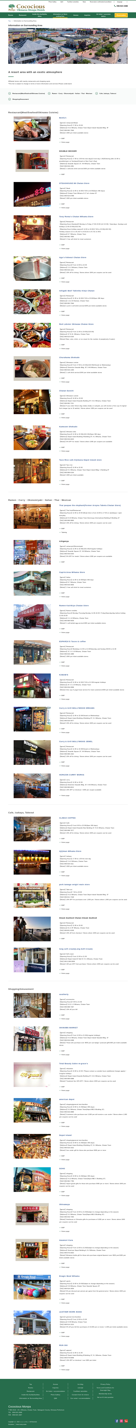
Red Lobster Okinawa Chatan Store (76, 324)
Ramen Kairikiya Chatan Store (74, 606)
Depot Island (65, 1135)
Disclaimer (11, 1424)
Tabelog (64, 532)
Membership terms (105, 1393)
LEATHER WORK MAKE (70, 1312)
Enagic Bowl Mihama (69, 1276)
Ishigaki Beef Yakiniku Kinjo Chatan (76, 291)
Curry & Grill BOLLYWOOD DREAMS (76, 708)
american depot (66, 1099)
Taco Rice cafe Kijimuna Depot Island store (80, 460)
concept (80, 1388)
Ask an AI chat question (105, 1397)
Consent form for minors (80, 1394)
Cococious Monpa (19, 1406)
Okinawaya (64, 1204)
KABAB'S (63, 675)
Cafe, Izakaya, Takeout (107, 93)
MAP (63, 138)
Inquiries (55, 1388)
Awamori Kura (66, 1240)
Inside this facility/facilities (31, 1394)
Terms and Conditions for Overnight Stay (105, 1389)
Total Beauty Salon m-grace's (73, 1064)
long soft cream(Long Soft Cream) (76, 949)
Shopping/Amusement (20, 99)
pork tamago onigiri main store (74, 885)
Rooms (30, 1388)
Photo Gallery (55, 1394)
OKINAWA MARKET (68, 1028)
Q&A (55, 1398)
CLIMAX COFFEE (67, 818)
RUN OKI (63, 1345)
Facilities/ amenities (80, 1391)
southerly (64, 994)
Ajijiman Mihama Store (70, 851)
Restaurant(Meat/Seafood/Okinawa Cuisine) (28, 93)
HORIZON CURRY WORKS (71, 775)
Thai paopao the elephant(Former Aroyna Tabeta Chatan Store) (90, 505)
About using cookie (21, 1424)
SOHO (62, 1169)
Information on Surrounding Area (30, 1398)
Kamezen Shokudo (68, 427)
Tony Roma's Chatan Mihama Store (76, 217)
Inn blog (80, 1384)
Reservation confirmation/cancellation (101, 2)
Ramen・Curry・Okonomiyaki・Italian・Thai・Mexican (72, 93)
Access (55, 1384)
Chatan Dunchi (66, 391)
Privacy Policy (105, 1384)
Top (30, 1384)
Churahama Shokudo (69, 357)
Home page (65, 142)
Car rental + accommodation (80, 1398)
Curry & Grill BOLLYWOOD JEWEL (76, 741)
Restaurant (30, 1391)
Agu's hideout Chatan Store (72, 257)
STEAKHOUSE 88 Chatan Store (74, 183)
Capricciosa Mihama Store (72, 572)
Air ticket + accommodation (55, 1391)
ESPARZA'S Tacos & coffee (72, 641)
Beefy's (63, 118)
